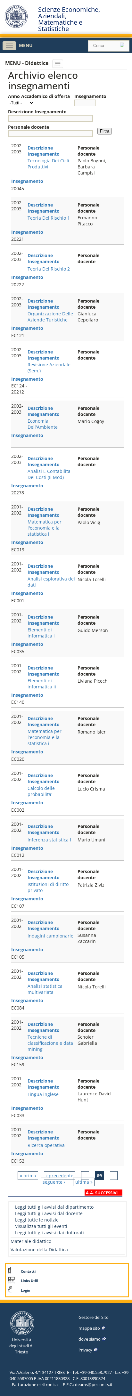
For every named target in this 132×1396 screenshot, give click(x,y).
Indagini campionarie (50, 936)
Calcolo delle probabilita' (41, 791)
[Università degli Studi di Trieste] (16, 26)
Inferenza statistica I (49, 840)
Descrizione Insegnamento (37, 112)
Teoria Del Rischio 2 (49, 269)
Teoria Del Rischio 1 (49, 218)
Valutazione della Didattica (39, 1249)
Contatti (28, 1271)
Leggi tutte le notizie (37, 1220)
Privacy (85, 1350)
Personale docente (28, 127)
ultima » (84, 1182)
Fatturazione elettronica (35, 1384)
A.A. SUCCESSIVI (102, 1193)
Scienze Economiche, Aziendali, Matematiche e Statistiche (69, 19)
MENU (26, 45)
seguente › (54, 1182)
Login (25, 1290)
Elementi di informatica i (41, 633)
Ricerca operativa (46, 1145)
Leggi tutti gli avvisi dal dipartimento (54, 1207)
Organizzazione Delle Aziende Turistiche (50, 317)
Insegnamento (90, 96)
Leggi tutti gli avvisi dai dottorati (49, 1233)
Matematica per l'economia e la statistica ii (45, 737)
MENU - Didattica (27, 63)
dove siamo (89, 1339)
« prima (28, 1176)
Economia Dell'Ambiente (43, 424)
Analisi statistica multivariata (45, 989)
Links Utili (29, 1280)
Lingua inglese (43, 1094)
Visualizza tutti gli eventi (41, 1226)
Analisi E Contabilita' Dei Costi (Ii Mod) (49, 474)
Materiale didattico (31, 1241)
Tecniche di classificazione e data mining (50, 1043)
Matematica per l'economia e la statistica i (45, 528)
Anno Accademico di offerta (39, 96)
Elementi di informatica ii (42, 684)
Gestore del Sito (93, 1317)
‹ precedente (59, 1176)
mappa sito (89, 1328)
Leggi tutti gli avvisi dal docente (49, 1213)
